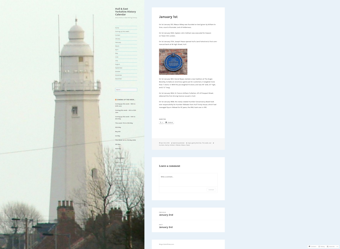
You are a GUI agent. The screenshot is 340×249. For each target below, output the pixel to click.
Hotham (172, 145)
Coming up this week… (122, 31)
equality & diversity (121, 169)
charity (167, 145)
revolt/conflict (119, 194)
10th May (118, 148)
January (117, 39)
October (117, 71)
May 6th (118, 131)
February (118, 42)
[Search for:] (126, 90)
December (118, 79)
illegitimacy (119, 176)
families (117, 173)
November (118, 75)
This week (118, 198)
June (116, 57)
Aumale (161, 145)
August (117, 64)
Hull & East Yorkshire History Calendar (125, 11)
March (117, 46)
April (116, 49)
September (118, 68)
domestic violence (121, 166)
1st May (117, 136)
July (116, 60)
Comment (211, 189)
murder (117, 187)
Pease (188, 145)
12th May (118, 127)
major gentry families (122, 180)
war (116, 205)
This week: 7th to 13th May (124, 123)
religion (117, 191)
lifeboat (177, 145)
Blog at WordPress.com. (166, 244)
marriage (118, 183)
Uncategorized (119, 201)
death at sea (119, 162)
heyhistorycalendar (178, 143)
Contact (117, 35)
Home (117, 28)
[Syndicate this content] (115, 100)
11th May (118, 144)
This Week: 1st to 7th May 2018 (125, 140)
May (116, 53)
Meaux (183, 145)
